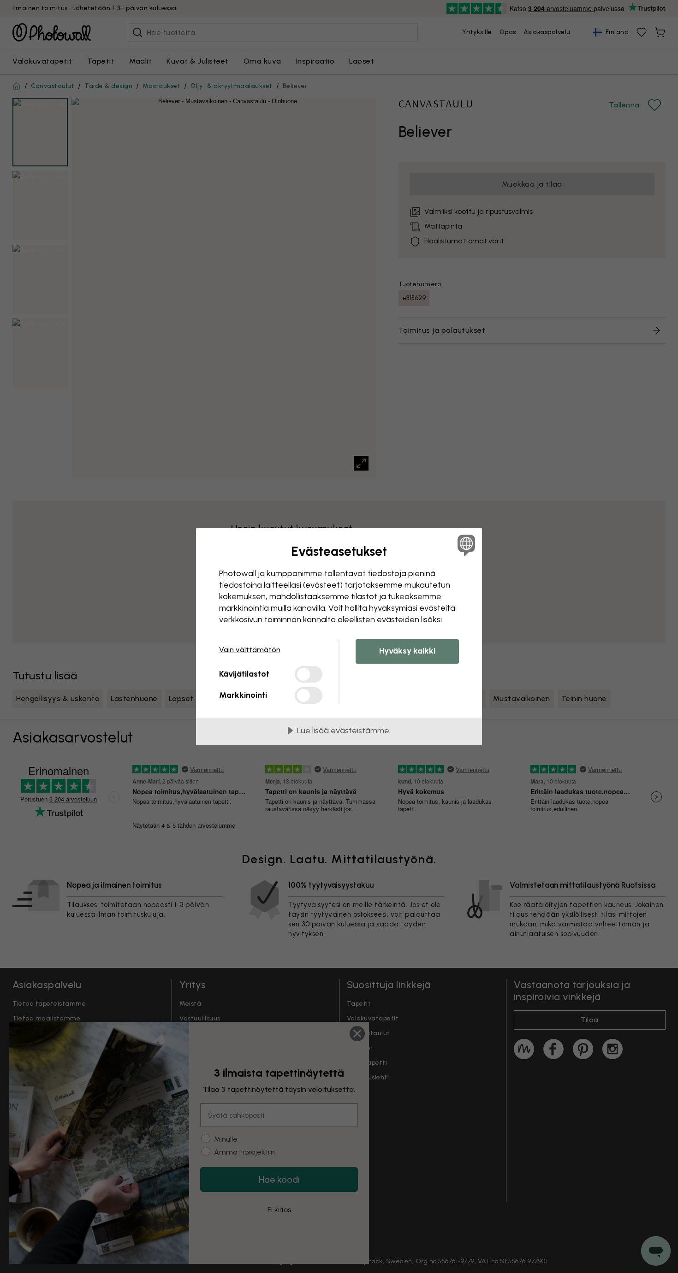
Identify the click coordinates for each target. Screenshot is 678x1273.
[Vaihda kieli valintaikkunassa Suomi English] (464, 545)
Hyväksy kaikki (407, 651)
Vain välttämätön (249, 649)
